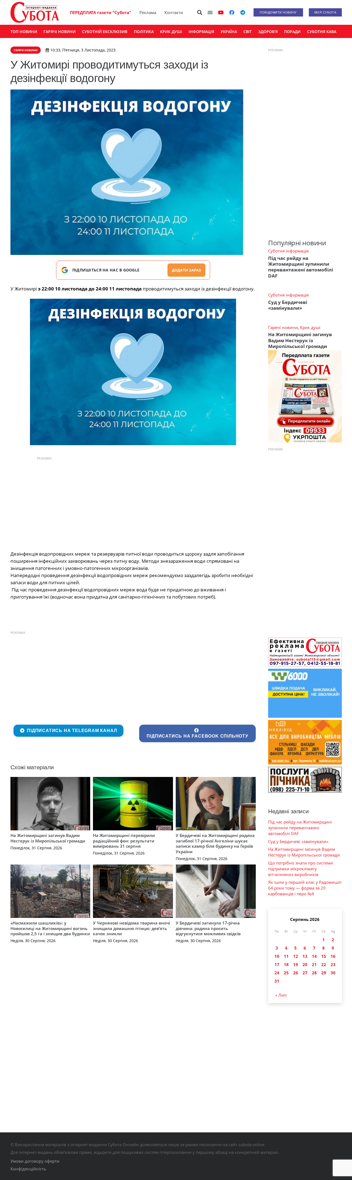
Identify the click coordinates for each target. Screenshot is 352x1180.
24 (276, 972)
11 (286, 956)
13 (304, 956)
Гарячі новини (283, 327)
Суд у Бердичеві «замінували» (287, 305)
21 (314, 964)
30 (333, 972)
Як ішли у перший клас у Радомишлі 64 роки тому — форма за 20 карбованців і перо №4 (305, 887)
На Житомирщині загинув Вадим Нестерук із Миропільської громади (47, 838)
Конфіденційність (28, 1168)
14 (314, 956)
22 (323, 964)
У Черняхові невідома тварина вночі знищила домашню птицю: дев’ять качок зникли (131, 928)
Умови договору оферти (34, 1161)
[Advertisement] (133, 502)
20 (304, 964)
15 (323, 956)
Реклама (147, 12)
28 (314, 972)
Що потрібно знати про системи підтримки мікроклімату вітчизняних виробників (300, 868)
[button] (199, 12)
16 (333, 956)
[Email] (210, 12)
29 (323, 972)
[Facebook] (232, 12)
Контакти (173, 12)
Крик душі (310, 327)
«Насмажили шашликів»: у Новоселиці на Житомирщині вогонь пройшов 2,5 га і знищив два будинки (50, 928)
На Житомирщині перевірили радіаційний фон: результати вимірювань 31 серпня (124, 841)
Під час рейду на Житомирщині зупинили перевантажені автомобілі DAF (300, 267)
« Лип (281, 995)
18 (286, 964)
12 (295, 956)
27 (304, 972)
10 (276, 956)
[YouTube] (221, 12)
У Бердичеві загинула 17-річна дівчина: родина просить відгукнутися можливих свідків (208, 928)
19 (295, 964)
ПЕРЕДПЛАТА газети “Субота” (100, 12)
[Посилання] (34, 12)
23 (333, 964)
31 (276, 981)
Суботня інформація (288, 251)
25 (286, 972)
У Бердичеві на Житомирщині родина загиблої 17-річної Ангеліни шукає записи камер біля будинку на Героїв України (215, 843)
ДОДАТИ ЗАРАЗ (186, 270)
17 (276, 964)
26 (295, 972)
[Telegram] (243, 12)
